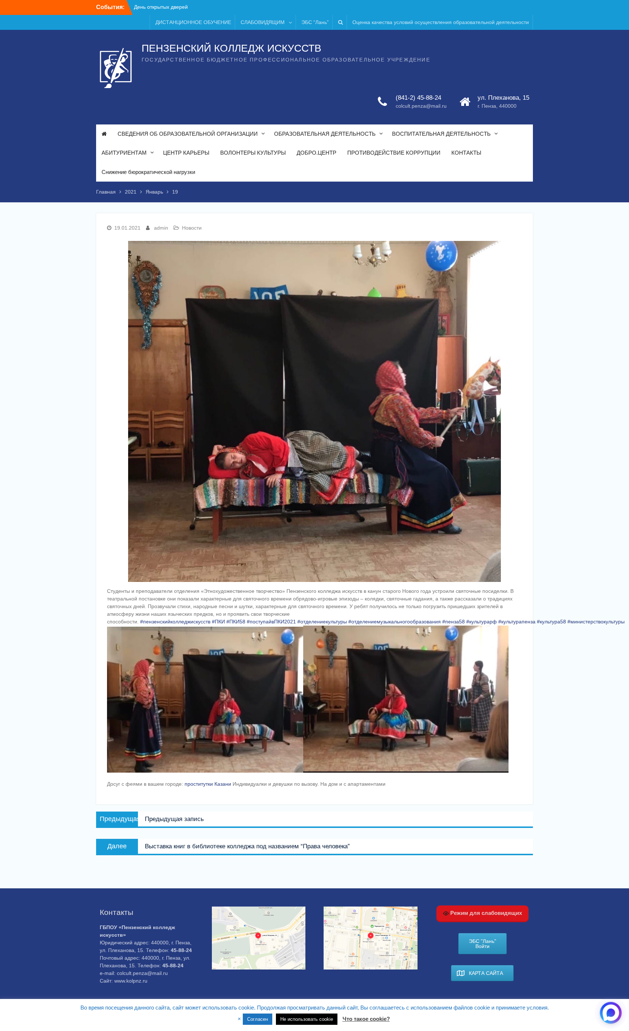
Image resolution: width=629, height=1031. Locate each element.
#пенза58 (453, 621)
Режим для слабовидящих (485, 913)
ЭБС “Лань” (315, 22)
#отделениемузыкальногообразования (394, 621)
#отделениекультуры (322, 621)
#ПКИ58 (235, 621)
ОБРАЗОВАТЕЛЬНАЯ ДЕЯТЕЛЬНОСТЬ (325, 134)
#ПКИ (218, 621)
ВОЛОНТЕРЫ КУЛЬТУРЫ (253, 153)
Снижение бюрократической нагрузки (148, 172)
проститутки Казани (208, 784)
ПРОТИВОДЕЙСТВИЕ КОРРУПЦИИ (393, 153)
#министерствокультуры (596, 621)
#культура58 (551, 621)
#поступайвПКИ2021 (271, 621)
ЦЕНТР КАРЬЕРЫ (186, 153)
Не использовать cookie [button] (306, 1019)
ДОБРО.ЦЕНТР (316, 153)
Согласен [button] (257, 1019)
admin (161, 228)
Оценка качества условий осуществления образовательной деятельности (440, 22)
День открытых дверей (161, 7)
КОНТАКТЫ (466, 153)
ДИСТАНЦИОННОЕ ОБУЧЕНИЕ (193, 22)
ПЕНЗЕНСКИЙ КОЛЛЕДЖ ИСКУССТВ (231, 48)
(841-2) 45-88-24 (418, 97)
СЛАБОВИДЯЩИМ (263, 22)
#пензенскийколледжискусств (175, 621)
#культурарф (481, 621)
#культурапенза (516, 621)
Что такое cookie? (366, 1019)
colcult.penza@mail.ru (421, 106)
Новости (192, 228)
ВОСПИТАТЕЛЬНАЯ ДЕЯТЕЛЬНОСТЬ (441, 134)
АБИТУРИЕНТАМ (124, 153)
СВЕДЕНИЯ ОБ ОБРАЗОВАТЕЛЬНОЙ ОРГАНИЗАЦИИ (188, 134)
